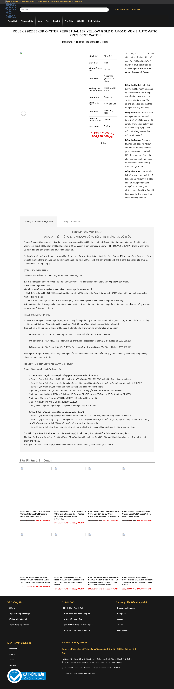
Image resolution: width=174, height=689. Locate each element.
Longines (121, 614)
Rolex (105, 41)
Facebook (13, 649)
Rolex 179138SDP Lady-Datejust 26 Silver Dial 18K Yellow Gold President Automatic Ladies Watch (103, 513)
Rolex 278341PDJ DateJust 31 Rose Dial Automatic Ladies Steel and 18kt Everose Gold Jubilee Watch (69, 581)
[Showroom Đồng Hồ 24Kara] (10, 10)
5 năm (107, 126)
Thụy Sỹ (108, 56)
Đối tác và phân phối (18, 619)
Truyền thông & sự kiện (19, 614)
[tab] (38, 221)
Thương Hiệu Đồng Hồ (87, 41)
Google (12, 654)
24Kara (12, 608)
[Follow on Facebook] (160, 2)
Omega (120, 619)
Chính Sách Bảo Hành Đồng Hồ (76, 614)
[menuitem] (12, 21)
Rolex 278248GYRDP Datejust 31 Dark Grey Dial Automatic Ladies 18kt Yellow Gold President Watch (35, 579)
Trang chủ (67, 41)
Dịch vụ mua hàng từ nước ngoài (78, 625)
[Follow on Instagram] (163, 2)
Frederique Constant (126, 608)
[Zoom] (23, 113)
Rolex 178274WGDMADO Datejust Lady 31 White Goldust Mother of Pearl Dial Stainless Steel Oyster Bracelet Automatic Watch (103, 581)
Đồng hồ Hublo (132, 85)
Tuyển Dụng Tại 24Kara (19, 625)
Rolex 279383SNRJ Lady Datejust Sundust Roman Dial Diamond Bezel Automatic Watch (35, 513)
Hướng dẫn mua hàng (72, 619)
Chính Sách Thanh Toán (73, 608)
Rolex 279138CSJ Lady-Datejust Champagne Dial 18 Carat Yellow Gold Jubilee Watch (136, 513)
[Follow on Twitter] (165, 2)
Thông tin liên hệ (71, 221)
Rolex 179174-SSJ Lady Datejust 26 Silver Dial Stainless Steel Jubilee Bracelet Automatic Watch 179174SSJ (70, 515)
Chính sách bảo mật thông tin (76, 630)
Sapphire (108, 97)
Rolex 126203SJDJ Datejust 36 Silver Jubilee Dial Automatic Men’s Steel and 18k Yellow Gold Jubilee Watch (137, 581)
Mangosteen (122, 630)
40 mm (107, 69)
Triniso (120, 625)
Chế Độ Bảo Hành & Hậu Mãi (38, 221)
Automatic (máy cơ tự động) (109, 78)
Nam (106, 63)
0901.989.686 (133, 9)
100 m (107, 120)
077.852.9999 (118, 9)
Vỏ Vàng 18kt (110, 104)
